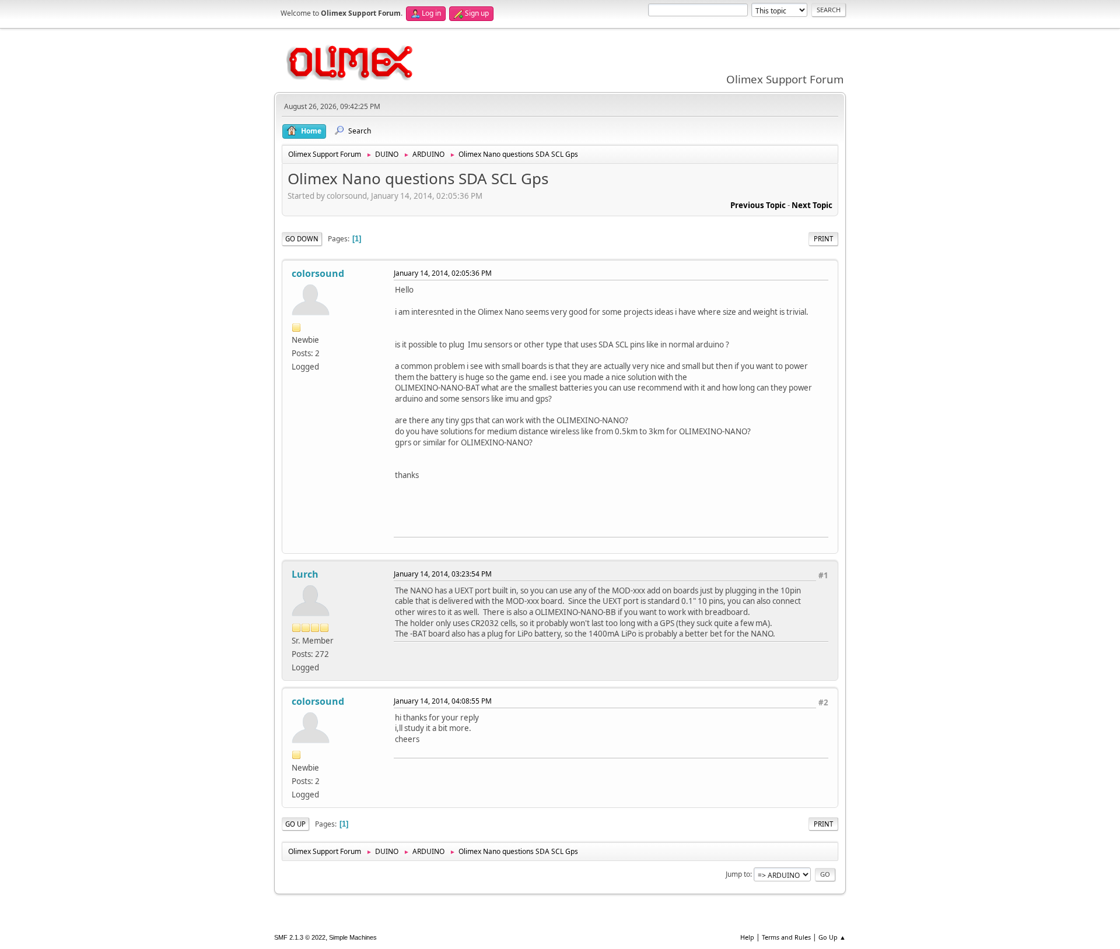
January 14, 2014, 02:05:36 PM (443, 273)
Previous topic (758, 205)
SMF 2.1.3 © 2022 (300, 937)
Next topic (812, 205)
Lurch (305, 574)
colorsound (318, 273)
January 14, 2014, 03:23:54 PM (443, 574)
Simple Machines (353, 937)
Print (823, 238)
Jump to (738, 874)
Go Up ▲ (832, 937)
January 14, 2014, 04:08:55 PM (443, 701)
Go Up (295, 824)
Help (747, 937)
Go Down (301, 238)
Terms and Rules (786, 937)
